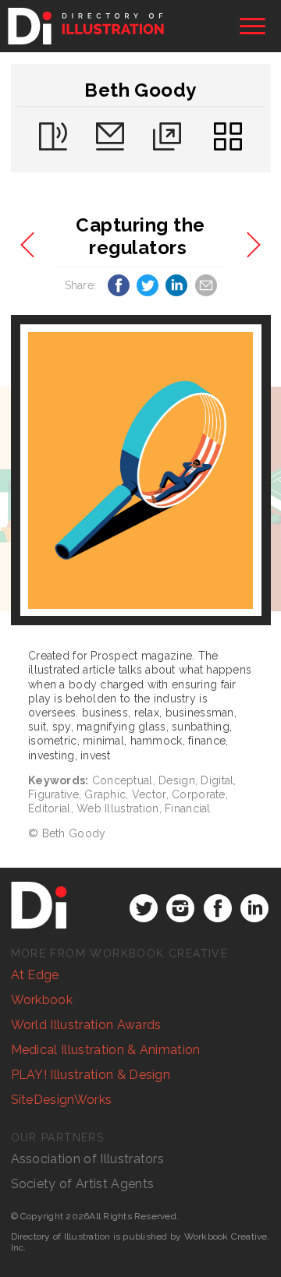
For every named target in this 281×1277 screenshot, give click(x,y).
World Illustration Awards (86, 1024)
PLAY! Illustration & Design (91, 1074)
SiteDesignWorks (61, 1099)
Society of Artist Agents (83, 1183)
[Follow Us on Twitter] (144, 908)
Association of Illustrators (88, 1158)
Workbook (42, 999)
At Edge (35, 974)
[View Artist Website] (140, 470)
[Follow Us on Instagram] (180, 908)
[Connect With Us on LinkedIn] (254, 908)
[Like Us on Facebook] (218, 908)
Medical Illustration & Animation (106, 1049)
